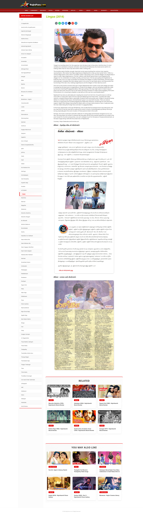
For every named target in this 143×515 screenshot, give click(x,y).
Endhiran (23, 125)
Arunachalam (24, 65)
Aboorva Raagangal (26, 35)
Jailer (22, 148)
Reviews (57, 10)
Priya (22, 300)
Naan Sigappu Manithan (27, 247)
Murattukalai (24, 228)
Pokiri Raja (23, 292)
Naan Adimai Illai (25, 239)
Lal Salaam (24, 190)
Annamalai (24, 61)
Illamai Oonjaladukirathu (27, 144)
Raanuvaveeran (25, 307)
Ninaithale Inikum (25, 262)
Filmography (34, 10)
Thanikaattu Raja (25, 360)
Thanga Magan (25, 357)
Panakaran (24, 277)
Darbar (23, 110)
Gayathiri (23, 137)
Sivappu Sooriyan (25, 334)
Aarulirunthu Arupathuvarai (28, 27)
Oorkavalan (24, 266)
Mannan (23, 201)
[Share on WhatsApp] (59, 23)
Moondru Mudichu (26, 213)
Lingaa (23, 194)
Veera (22, 395)
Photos (51, 10)
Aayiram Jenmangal (26, 31)
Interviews (65, 10)
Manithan (23, 197)
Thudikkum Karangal (26, 376)
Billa (22, 95)
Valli (22, 387)
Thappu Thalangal (25, 364)
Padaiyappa (24, 270)
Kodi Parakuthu (25, 179)
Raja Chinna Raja (25, 311)
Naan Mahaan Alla (25, 243)
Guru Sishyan (24, 141)
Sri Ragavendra (25, 338)
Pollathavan (24, 296)
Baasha (23, 84)
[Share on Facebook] (66, 23)
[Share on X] (69, 23)
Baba (22, 80)
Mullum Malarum (25, 224)
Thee (22, 368)
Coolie (22, 107)
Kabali (22, 163)
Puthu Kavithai (25, 304)
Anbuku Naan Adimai (26, 50)
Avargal (23, 76)
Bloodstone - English (26, 99)
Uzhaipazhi (24, 383)
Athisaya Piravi (25, 69)
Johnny (23, 152)
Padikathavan (24, 273)
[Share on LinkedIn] (76, 23)
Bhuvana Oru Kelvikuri (26, 91)
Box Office (43, 10)
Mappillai (23, 205)
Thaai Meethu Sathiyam (27, 342)
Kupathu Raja (24, 182)
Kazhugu (23, 171)
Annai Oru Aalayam (26, 53)
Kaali (22, 160)
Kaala (22, 156)
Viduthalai (23, 402)
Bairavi (23, 88)
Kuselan (23, 186)
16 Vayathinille (25, 23)
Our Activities (114, 10)
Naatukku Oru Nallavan (27, 235)
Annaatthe (23, 57)
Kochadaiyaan (24, 175)
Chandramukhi (25, 103)
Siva (22, 326)
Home (26, 10)
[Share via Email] (72, 23)
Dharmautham (25, 118)
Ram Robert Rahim (26, 319)
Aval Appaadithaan (26, 72)
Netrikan (23, 258)
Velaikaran (23, 391)
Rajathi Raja (24, 315)
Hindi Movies (24, 406)
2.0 (22, 19)
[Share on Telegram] (63, 23)
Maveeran (23, 209)
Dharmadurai (24, 114)
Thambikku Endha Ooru (27, 353)
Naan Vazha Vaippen (26, 251)
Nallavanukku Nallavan (27, 254)
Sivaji (22, 330)
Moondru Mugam (25, 216)
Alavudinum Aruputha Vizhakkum (29, 42)
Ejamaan (23, 122)
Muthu (23, 232)
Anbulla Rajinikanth (26, 46)
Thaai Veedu (24, 345)
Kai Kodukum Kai (25, 167)
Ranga (22, 323)
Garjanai (23, 133)
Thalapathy (24, 349)
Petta (22, 288)
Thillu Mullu (24, 372)
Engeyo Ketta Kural (26, 129)
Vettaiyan (23, 398)
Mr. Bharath (24, 220)
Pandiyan (23, 281)
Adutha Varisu (24, 38)
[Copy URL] (56, 23)
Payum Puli (24, 285)
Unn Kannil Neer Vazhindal (28, 379)
